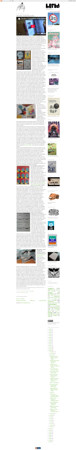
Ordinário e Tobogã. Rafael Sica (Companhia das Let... (54, 410)
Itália (57, 307)
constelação (34, 36)
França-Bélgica (52, 304)
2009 (50, 433)
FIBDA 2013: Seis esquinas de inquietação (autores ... (54, 399)
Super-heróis (55, 314)
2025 (50, 330)
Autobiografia (51, 293)
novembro (52, 353)
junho (51, 418)
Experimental (51, 301)
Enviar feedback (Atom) (25, 302)
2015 (50, 347)
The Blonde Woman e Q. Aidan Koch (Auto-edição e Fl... (54, 379)
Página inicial (32, 300)
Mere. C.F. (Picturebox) (54, 382)
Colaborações (57, 296)
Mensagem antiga (42, 300)
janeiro (51, 426)
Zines (27, 292)
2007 (50, 436)
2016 (50, 345)
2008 (50, 435)
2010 (50, 432)
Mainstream (57, 308)
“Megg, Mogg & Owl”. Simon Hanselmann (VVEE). (54, 389)
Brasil (58, 293)
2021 (50, 337)
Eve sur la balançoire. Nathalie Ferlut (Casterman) (54, 403)
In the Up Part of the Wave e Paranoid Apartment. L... (53, 375)
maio (51, 420)
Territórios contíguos (52, 315)
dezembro (52, 351)
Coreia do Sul (53, 297)
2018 (50, 342)
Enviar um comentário (20, 298)
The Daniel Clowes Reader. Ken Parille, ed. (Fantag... (55, 366)
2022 (50, 335)
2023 (50, 334)
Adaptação (50, 289)
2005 (50, 440)
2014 (50, 348)
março (51, 423)
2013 (50, 350)
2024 (50, 332)
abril (51, 421)
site (43, 56)
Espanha (49, 300)
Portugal (23, 292)
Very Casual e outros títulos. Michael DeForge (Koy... (54, 385)
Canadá (51, 295)
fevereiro (52, 425)
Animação (54, 291)
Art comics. (52, 392)
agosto (51, 415)
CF (36, 60)
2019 (50, 340)
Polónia (56, 311)
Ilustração (57, 306)
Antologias (50, 292)
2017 (50, 343)
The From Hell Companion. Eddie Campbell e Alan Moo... (54, 395)
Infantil (52, 307)
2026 (50, 329)
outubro (51, 355)
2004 (50, 441)
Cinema (49, 296)
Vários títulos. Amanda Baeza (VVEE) (25, 15)
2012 (50, 428)
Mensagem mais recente (21, 300)
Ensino (55, 298)
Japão (49, 308)
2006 (50, 438)
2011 (50, 430)
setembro (52, 413)
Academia (51, 288)
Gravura (52, 306)
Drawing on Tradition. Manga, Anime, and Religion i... (54, 357)
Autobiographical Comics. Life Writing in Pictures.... (54, 361)
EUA (54, 300)
